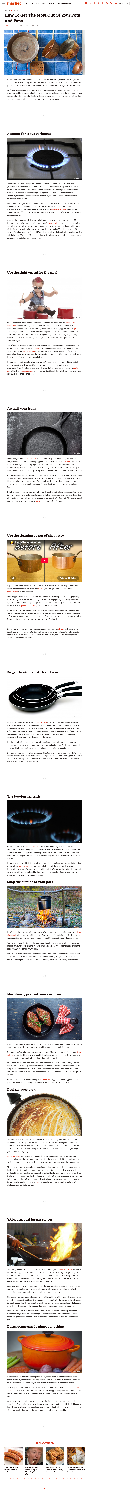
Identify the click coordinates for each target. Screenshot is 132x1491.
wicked (41, 589)
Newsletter (123, 3)
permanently (12, 592)
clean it (61, 629)
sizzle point (52, 223)
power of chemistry (29, 605)
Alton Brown (45, 1079)
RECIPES (29, 3)
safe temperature (58, 209)
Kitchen (7, 10)
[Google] (107, 3)
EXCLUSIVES (41, 3)
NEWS (51, 3)
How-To (15, 10)
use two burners (25, 866)
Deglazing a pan (13, 1156)
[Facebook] (82, 3)
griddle (77, 328)
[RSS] (111, 3)
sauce (38, 1182)
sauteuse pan (27, 371)
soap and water (30, 458)
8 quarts (35, 348)
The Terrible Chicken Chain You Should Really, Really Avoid (54, 1469)
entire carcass (29, 351)
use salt (66, 461)
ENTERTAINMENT (64, 3)
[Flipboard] (102, 3)
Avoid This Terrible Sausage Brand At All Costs (11, 1469)
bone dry (39, 501)
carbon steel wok (65, 1269)
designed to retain (31, 846)
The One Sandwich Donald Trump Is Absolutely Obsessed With (32, 1470)
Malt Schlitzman (12, 26)
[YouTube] (86, 3)
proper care (42, 722)
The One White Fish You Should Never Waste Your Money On (76, 1469)
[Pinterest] (98, 3)
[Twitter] (90, 3)
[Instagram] (94, 3)
